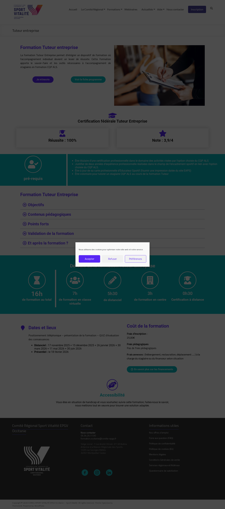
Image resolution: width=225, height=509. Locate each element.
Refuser (112, 259)
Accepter (89, 259)
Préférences (135, 259)
